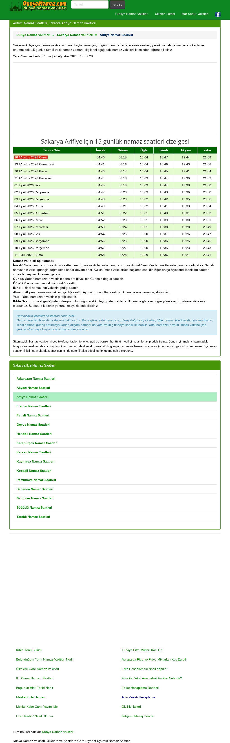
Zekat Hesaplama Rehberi (140, 688)
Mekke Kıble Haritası (31, 697)
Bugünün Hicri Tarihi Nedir (34, 688)
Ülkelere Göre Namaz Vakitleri (37, 669)
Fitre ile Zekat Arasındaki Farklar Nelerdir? (152, 678)
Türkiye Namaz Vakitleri (131, 14)
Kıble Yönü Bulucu (29, 650)
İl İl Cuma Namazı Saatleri (34, 678)
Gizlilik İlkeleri (131, 706)
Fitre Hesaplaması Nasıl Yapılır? (145, 669)
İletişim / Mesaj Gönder (138, 716)
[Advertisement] (115, 98)
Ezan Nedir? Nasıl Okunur (34, 716)
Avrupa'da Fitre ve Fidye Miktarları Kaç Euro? (154, 659)
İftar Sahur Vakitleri (194, 14)
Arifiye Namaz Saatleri (32, 397)
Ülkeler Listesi (165, 14)
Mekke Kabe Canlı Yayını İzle (37, 706)
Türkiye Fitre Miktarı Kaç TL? (142, 650)
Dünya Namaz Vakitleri (58, 732)
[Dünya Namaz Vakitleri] (38, 5)
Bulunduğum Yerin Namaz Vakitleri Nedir (45, 659)
